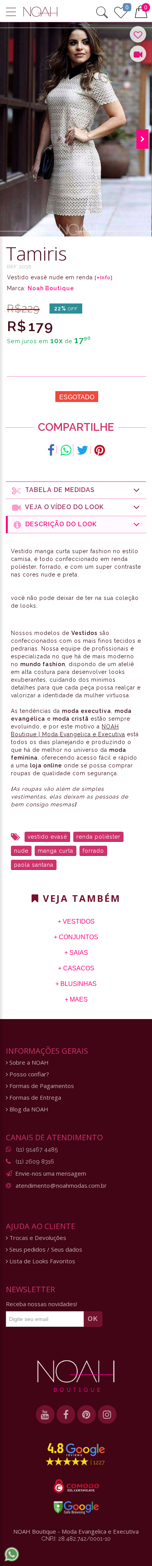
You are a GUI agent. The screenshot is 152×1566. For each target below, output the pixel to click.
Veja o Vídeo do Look (62, 507)
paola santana (33, 865)
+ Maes (76, 999)
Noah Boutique (51, 288)
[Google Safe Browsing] (76, 1507)
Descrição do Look (59, 524)
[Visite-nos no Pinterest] (86, 1414)
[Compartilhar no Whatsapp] (65, 450)
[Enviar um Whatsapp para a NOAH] (11, 1554)
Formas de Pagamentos (41, 1086)
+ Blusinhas (76, 984)
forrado (93, 851)
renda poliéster (98, 837)
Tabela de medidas (58, 490)
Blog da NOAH (28, 1109)
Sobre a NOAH (28, 1062)
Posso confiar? (28, 1074)
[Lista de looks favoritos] (120, 11)
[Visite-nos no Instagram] (107, 1414)
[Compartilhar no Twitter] (83, 450)
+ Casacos (76, 968)
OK (93, 1319)
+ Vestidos (76, 921)
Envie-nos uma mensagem (50, 1173)
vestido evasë (47, 837)
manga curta (55, 851)
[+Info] (104, 277)
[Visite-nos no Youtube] (45, 1414)
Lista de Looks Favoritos (41, 1261)
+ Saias (76, 952)
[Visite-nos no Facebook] (66, 1414)
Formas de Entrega (34, 1097)
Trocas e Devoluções (37, 1238)
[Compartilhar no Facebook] (51, 450)
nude (21, 851)
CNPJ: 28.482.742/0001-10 (76, 1538)
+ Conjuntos (76, 937)
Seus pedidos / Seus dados (45, 1249)
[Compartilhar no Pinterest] (99, 450)
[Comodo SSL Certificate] (76, 1486)
